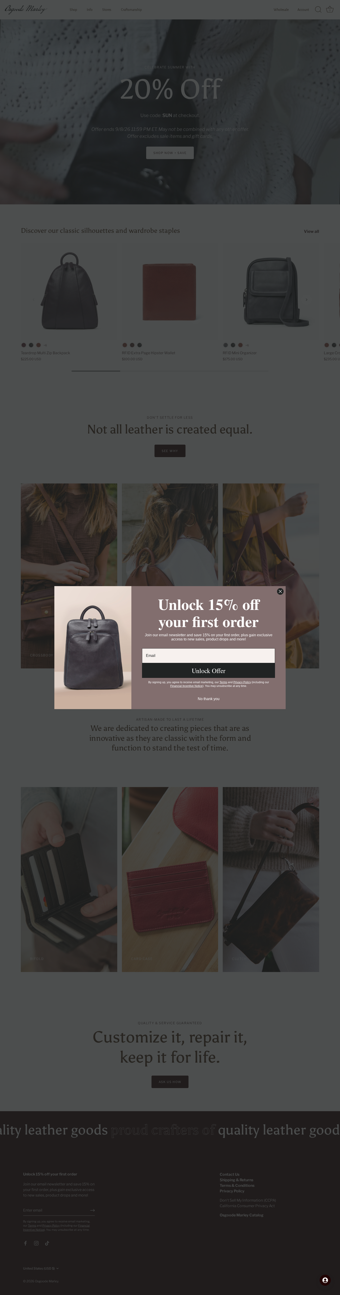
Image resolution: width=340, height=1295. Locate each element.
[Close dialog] (280, 591)
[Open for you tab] (325, 1280)
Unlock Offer (208, 670)
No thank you (208, 699)
